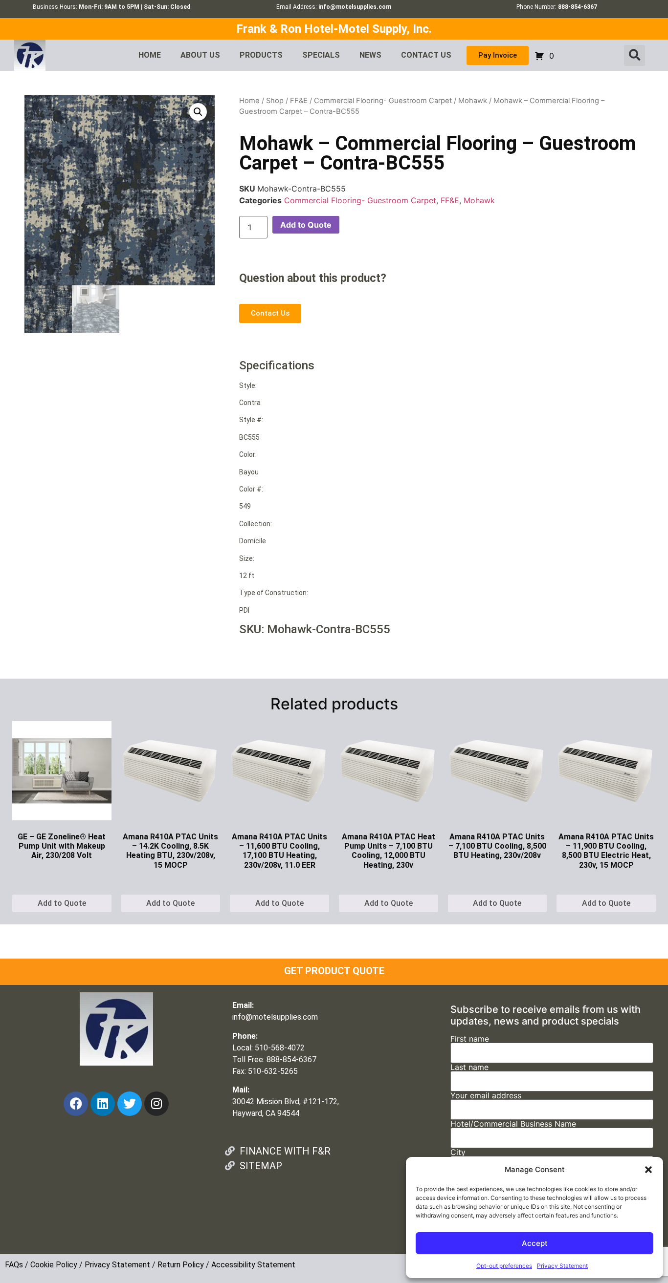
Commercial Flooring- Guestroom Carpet (383, 100)
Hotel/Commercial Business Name (513, 1124)
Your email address (485, 1095)
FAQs (14, 1264)
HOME (149, 55)
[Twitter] (129, 1103)
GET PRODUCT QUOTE (334, 971)
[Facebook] (76, 1103)
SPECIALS (321, 55)
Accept (535, 1243)
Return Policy (180, 1264)
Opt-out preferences (504, 1265)
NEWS (370, 55)
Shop (275, 100)
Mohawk (472, 100)
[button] (648, 1170)
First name (469, 1039)
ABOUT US (200, 55)
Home (249, 100)
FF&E (299, 100)
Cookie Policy (53, 1264)
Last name (469, 1067)
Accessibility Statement (253, 1264)
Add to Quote (306, 225)
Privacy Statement (562, 1265)
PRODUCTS (261, 55)
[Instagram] (156, 1103)
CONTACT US (426, 55)
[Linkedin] (102, 1103)
